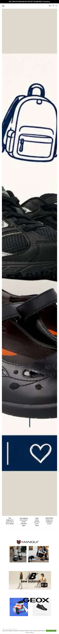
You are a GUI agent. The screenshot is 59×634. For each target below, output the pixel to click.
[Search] (53, 6)
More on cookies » (30, 632)
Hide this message (51, 630)
